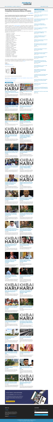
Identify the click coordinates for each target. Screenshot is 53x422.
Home (6, 6)
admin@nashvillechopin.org (9, 64)
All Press (14, 6)
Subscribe (41, 414)
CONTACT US (18, 6)
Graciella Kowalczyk (17, 25)
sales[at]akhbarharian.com (12, 416)
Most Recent (9, 6)
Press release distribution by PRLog (10, 80)
